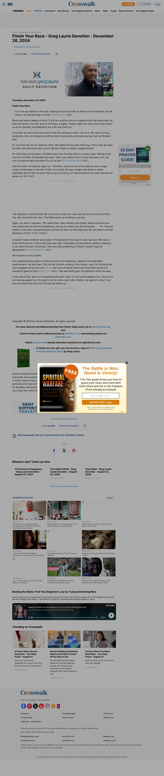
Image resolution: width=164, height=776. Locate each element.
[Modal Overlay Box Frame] (82, 388)
